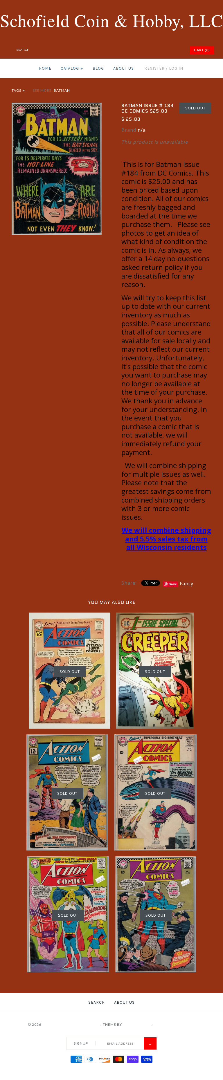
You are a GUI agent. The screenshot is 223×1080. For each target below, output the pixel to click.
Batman (62, 90)
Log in (176, 68)
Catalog (72, 68)
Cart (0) (202, 50)
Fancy (186, 583)
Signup (81, 1043)
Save (173, 584)
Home (45, 68)
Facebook (140, 50)
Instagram (169, 50)
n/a (142, 130)
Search (96, 1002)
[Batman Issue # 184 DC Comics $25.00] (57, 106)
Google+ (162, 50)
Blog (98, 68)
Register (154, 68)
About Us (123, 68)
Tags (18, 90)
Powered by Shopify (174, 1024)
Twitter (148, 50)
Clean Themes (137, 1024)
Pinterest (155, 50)
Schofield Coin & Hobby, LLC (71, 1024)
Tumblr (177, 50)
